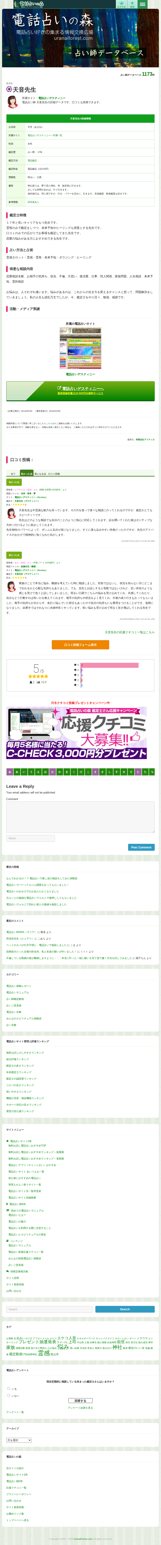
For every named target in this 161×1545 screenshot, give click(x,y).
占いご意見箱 (13, 1005)
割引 (128, 1342)
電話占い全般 (13, 1012)
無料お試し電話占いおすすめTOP (27, 1145)
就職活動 (20, 1348)
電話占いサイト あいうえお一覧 (26, 1171)
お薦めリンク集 (15, 1513)
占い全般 (11, 1025)
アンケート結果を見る (80, 1407)
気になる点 (40, 474)
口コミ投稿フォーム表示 (80, 644)
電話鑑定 (32, 160)
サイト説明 (12, 1278)
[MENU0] (143, 4)
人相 (86, 1342)
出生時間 (111, 1342)
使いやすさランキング (18, 1091)
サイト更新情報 (15, 1284)
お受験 (9, 1338)
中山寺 (80, 1342)
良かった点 (26, 474)
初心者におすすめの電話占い (24, 1178)
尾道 (28, 1348)
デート (132, 1338)
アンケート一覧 (15, 1412)
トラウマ (142, 1338)
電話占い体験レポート (18, 986)
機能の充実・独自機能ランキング (25, 1098)
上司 (72, 1342)
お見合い (19, 1338)
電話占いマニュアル (17, 992)
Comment (12, 799)
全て (13, 474)
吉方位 (134, 1342)
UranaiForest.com (83, 1539)
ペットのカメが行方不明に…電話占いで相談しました (36, 945)
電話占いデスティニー (39, 135)
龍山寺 (55, 1354)
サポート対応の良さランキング (24, 1104)
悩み (63, 1347)
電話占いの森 (29, 4)
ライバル (62, 1342)
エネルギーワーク (86, 1338)
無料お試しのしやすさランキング (25, 1052)
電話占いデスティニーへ (81, 391)
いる (14, 1388)
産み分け (107, 1348)
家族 (10, 1347)
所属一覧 (57, 135)
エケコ (53, 1338)
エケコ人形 (66, 1338)
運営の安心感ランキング (20, 1111)
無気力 (98, 1348)
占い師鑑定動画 (15, 999)
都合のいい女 (136, 1348)
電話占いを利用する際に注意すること (29, 1228)
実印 (150, 1342)
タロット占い (122, 1338)
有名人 (90, 1348)
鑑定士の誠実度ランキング (21, 1078)
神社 (117, 1347)
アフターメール (41, 1338)
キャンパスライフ (105, 1338)
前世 (121, 1342)
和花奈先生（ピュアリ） (20, 938)
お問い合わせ (13, 1291)
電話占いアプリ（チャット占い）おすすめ (32, 1165)
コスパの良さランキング (20, 1085)
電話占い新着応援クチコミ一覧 (26, 1252)
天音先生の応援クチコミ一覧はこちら (130, 632)
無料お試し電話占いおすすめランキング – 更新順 (36, 1158)
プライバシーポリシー (18, 1494)
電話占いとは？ (17, 1215)
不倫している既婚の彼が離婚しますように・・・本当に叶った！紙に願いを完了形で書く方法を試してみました (69, 958)
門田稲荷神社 (30, 1354)
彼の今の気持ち (39, 1348)
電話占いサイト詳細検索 (22, 1197)
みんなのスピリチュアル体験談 (24, 1018)
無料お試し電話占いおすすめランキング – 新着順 (36, 1152)
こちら (49, 423)
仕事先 (93, 1342)
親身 (125, 1348)
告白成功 (143, 1342)
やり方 (28, 1338)
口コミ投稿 (54, 474)
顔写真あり (33, 202)
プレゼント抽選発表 (37, 1341)
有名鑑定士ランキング (18, 1072)
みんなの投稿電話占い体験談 (24, 1258)
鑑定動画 (16, 1354)
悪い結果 (74, 1348)
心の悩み (52, 1348)
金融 (147, 1348)
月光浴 (83, 1348)
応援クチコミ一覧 (16, 1487)
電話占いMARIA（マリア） (21, 932)
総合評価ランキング (17, 1059)
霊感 (44, 1353)
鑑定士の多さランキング (20, 1065)
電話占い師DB (14, 1481)
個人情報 (101, 1342)
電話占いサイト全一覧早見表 (24, 1191)
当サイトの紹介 (15, 1468)
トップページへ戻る (17, 1520)
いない (15, 1395)
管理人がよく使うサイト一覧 (24, 1184)
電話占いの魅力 (17, 1221)
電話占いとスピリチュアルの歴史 (27, 1234)
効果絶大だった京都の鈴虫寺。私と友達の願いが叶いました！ (41, 951)
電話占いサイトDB (16, 1474)
